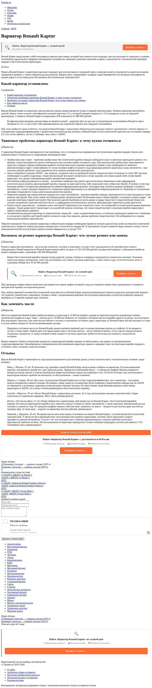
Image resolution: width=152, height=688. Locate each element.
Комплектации (14, 560)
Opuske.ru (6, 2)
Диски (10, 557)
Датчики (11, 554)
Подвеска (12, 571)
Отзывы (11, 105)
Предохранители (15, 573)
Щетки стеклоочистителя (20, 603)
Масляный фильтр (16, 568)
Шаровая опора (15, 611)
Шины (10, 600)
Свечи (10, 584)
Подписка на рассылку (18, 23)
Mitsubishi (12, 7)
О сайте (11, 669)
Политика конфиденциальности (23, 675)
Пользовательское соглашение (22, 677)
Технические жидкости (19, 589)
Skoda (10, 21)
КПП (3, 480)
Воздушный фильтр (17, 546)
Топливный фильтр (17, 592)
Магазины (12, 565)
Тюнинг (11, 597)
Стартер (11, 587)
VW (9, 18)
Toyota (10, 10)
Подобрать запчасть (135, 47)
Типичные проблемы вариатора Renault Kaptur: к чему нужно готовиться (44, 97)
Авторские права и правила (21, 672)
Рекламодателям (15, 680)
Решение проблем (16, 579)
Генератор (12, 549)
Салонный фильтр (16, 581)
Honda (10, 15)
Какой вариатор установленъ (22, 95)
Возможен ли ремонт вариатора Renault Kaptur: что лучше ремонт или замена (46, 100)
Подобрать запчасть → (127, 273)
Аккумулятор (14, 544)
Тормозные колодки (17, 608)
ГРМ (9, 552)
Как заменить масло (17, 103)
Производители (15, 576)
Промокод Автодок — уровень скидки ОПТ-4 (24, 467)
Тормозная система (16, 595)
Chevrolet (11, 13)
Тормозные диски (16, 605)
